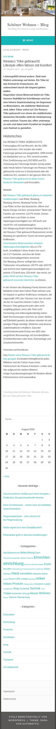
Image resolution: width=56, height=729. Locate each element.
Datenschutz (9, 699)
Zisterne (13, 597)
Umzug (25, 593)
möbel (40, 578)
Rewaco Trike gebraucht (14, 395)
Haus (15, 573)
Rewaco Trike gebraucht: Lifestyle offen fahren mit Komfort (27, 63)
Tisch (43, 589)
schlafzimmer (8, 589)
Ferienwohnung (16, 569)
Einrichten (42, 557)
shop (5, 644)
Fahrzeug (26, 391)
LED (17, 578)
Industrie (37, 573)
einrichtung (13, 563)
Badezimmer (14, 552)
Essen (47, 564)
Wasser (34, 593)
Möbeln (7, 583)
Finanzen (8, 629)
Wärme (5, 597)
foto (33, 569)
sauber (47, 584)
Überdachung (23, 597)
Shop (16, 588)
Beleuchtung (27, 552)
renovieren (39, 584)
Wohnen (44, 593)
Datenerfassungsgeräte (11, 558)
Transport (8, 659)
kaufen (5, 579)
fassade (7, 569)
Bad (5, 552)
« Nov (6, 476)
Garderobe (39, 569)
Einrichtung (9, 622)
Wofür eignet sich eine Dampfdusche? (22, 527)
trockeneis (17, 593)
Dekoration (9, 614)
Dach (37, 552)
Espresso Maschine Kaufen (33, 564)
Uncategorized (10, 667)
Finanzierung (27, 569)
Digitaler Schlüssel (26, 558)
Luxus (24, 578)
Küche (12, 579)
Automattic (30, 724)
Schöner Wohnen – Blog (28, 24)
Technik (8, 57)
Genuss (7, 573)
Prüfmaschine (28, 584)
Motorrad (35, 391)
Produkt (17, 583)
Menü (29, 40)
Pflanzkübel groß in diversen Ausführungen (25, 535)
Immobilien (26, 573)
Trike (29, 395)
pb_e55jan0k (27, 69)
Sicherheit (24, 588)
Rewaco (45, 391)
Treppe (7, 593)
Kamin (44, 573)
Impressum (9, 691)
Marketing (31, 579)
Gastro (47, 569)
